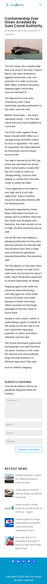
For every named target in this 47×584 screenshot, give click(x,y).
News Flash (33, 31)
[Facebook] (13, 561)
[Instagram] (23, 561)
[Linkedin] (18, 561)
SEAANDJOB (12, 31)
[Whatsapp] (34, 561)
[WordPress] (28, 561)
